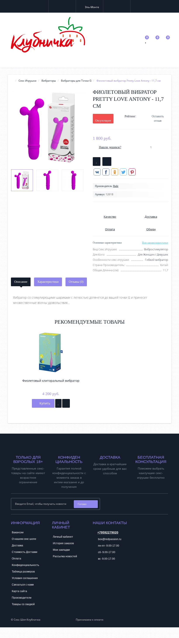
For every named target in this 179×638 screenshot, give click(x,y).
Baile (115, 186)
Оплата (16, 558)
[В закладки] (96, 161)
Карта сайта (19, 591)
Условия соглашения (25, 578)
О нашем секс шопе (24, 538)
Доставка (17, 545)
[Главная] (12, 80)
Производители (21, 597)
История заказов (63, 543)
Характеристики (48, 281)
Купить (44, 403)
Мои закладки (61, 549)
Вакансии (18, 532)
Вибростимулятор (156, 249)
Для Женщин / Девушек (153, 254)
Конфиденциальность (25, 565)
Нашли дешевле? (110, 147)
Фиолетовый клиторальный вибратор (50, 381)
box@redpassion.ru (109, 539)
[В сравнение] (106, 161)
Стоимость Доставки (24, 552)
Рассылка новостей (65, 556)
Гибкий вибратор (156, 260)
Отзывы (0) (76, 281)
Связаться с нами (23, 584)
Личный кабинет (63, 536)
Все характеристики (155, 242)
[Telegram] (96, 572)
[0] (146, 41)
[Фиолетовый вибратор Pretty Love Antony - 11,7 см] (48, 127)
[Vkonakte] (109, 502)
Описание (20, 281)
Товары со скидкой (23, 604)
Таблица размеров (23, 571)
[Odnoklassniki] (115, 502)
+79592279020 (107, 532)
